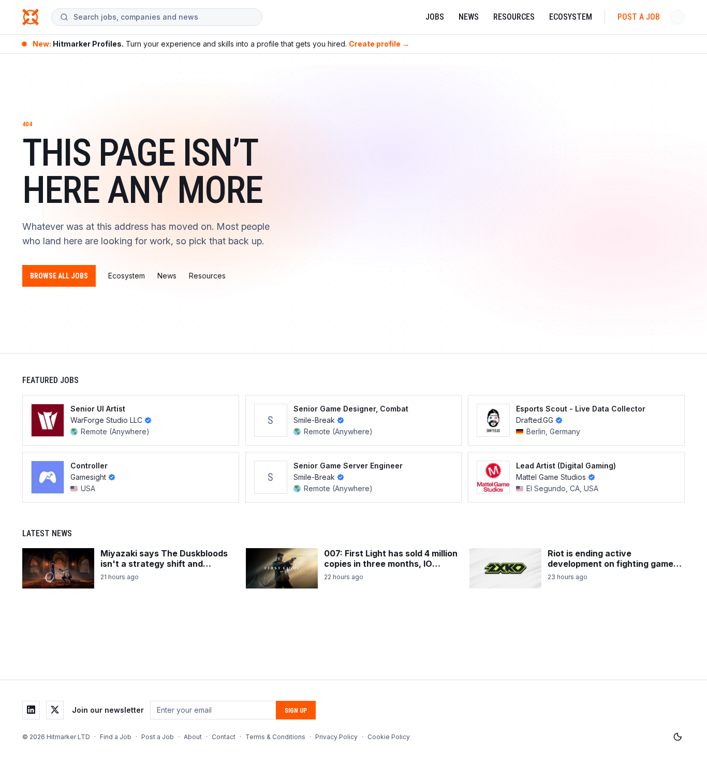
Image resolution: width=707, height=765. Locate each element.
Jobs (434, 17)
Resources (514, 17)
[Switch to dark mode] (677, 737)
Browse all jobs (59, 276)
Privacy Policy (336, 737)
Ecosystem (570, 17)
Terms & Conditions (275, 737)
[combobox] (163, 17)
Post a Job (638, 17)
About (193, 737)
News (469, 17)
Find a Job (115, 737)
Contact (223, 737)
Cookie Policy (388, 737)
